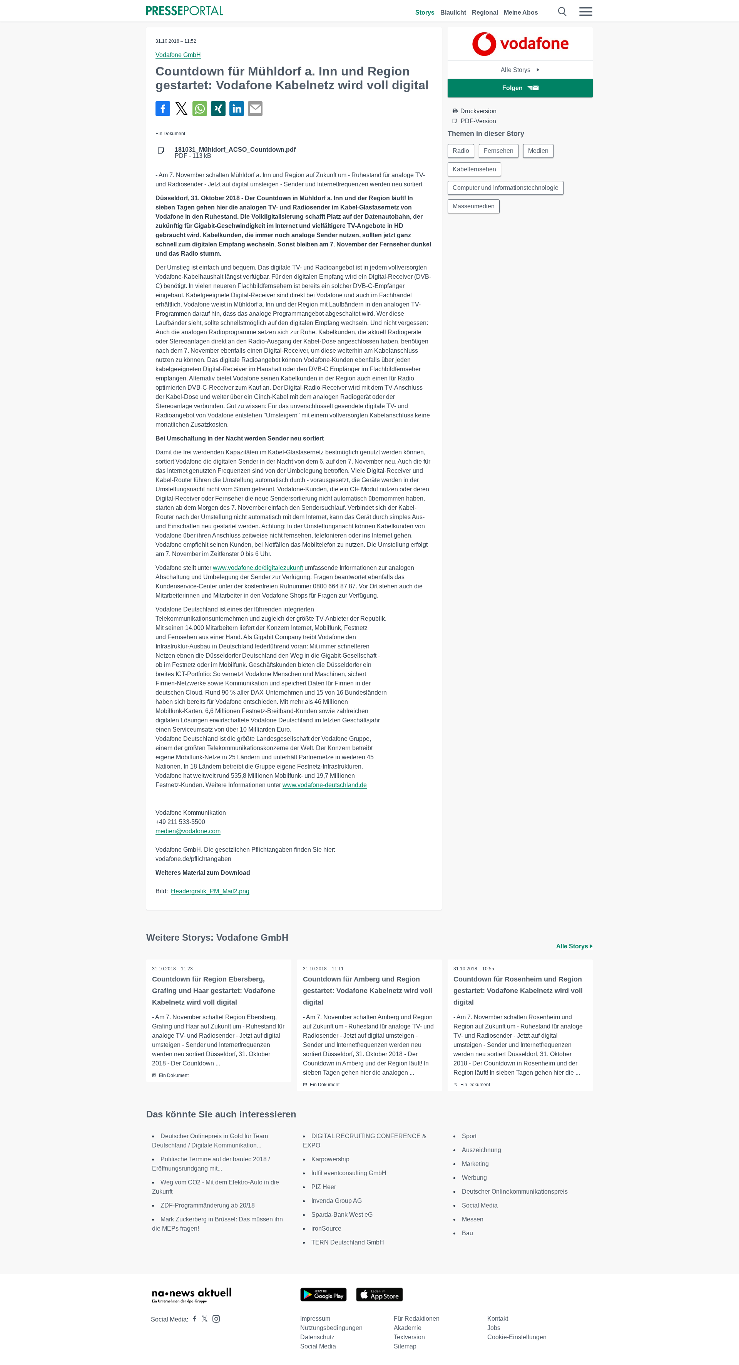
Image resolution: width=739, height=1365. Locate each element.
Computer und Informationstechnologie (505, 187)
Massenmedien (474, 206)
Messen (472, 1219)
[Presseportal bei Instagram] (214, 1318)
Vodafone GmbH (178, 55)
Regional (485, 12)
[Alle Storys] (520, 53)
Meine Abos (521, 12)
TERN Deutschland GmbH (347, 1242)
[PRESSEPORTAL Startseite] (184, 11)
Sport (469, 1136)
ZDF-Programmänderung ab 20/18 (208, 1205)
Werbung (474, 1177)
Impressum (315, 1318)
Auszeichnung (481, 1150)
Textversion (409, 1337)
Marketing (475, 1164)
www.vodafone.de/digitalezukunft (258, 567)
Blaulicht (453, 12)
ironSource (326, 1228)
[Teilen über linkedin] (236, 108)
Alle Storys (516, 70)
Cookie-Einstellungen (517, 1337)
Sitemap (405, 1346)
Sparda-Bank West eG (342, 1214)
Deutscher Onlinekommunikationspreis (515, 1191)
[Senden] (255, 108)
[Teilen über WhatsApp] (199, 108)
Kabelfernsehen (474, 169)
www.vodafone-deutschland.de (325, 785)
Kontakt (497, 1318)
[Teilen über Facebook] (162, 108)
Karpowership (330, 1159)
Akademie (407, 1328)
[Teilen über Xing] (218, 108)
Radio (461, 150)
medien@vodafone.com (188, 831)
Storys (425, 12)
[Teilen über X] (181, 108)
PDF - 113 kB (235, 153)
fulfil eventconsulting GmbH (348, 1173)
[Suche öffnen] (562, 11)
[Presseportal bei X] (202, 1319)
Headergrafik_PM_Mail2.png (210, 891)
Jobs (493, 1328)
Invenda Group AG (336, 1201)
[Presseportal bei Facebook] (192, 1319)
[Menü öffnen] (586, 11)
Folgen (512, 88)
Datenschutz (317, 1337)
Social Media (480, 1205)
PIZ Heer (323, 1187)
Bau (467, 1233)
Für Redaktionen (417, 1318)
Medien (538, 150)
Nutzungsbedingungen (331, 1328)
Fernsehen (498, 150)
